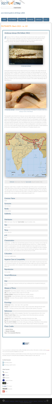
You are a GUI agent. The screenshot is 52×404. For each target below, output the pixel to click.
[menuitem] (4, 19)
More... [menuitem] (46, 19)
